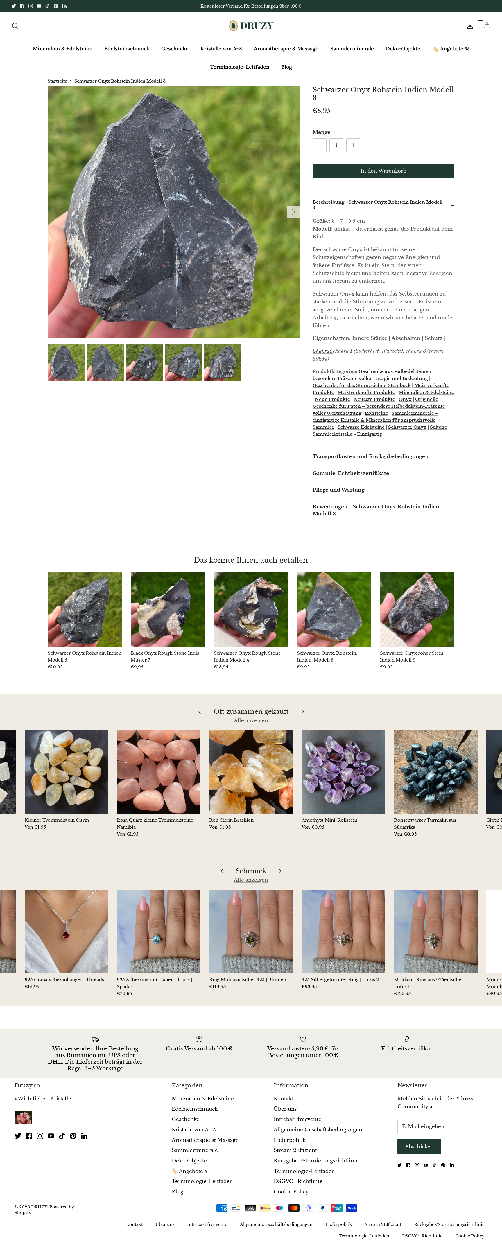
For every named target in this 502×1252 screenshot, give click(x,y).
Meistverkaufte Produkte (366, 402)
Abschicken (419, 1157)
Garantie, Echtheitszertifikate (351, 484)
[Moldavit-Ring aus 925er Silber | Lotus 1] (436, 941)
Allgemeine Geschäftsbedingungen (318, 1140)
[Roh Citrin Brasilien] (251, 782)
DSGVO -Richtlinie (298, 1192)
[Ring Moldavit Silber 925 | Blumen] (251, 941)
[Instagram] (30, 11)
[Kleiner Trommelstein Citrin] (66, 782)
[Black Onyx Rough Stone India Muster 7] (168, 620)
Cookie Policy (291, 1202)
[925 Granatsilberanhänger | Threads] (66, 941)
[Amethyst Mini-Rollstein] (343, 782)
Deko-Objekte (403, 58)
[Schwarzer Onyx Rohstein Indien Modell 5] (85, 620)
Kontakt (283, 1109)
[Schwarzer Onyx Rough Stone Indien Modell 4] (251, 620)
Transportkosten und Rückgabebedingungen (371, 467)
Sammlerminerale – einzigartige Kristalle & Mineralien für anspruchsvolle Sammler (375, 430)
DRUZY (39, 1217)
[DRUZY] (251, 35)
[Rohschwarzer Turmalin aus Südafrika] (436, 782)
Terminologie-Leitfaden (239, 77)
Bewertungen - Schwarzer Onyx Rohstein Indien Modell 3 (376, 520)
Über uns (285, 1119)
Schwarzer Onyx (407, 437)
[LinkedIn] (64, 11)
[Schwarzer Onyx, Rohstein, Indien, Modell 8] (334, 620)
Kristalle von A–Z (221, 58)
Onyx (405, 409)
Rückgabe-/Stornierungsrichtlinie (316, 1171)
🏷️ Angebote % (450, 58)
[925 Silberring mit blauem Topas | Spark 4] (158, 941)
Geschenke (175, 58)
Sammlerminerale (352, 58)
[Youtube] (39, 11)
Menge (321, 142)
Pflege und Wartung (338, 500)
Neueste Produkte (374, 409)
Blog (286, 77)
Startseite (57, 91)
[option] (174, 222)
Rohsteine (376, 423)
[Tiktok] (47, 11)
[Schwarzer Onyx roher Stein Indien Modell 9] (417, 620)
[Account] (469, 35)
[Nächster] (293, 222)
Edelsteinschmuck (126, 58)
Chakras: (323, 361)
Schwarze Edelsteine (361, 437)
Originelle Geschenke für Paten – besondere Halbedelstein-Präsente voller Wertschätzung (379, 416)
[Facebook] (22, 11)
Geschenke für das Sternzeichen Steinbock (362, 395)
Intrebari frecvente (297, 1129)
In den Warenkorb (383, 181)
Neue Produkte (332, 409)
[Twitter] (14, 11)
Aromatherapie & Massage (286, 58)
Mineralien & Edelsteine (62, 58)
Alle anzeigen (251, 731)
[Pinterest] (56, 11)
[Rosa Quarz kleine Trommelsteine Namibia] (158, 782)
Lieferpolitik (290, 1150)
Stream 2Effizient (295, 1160)
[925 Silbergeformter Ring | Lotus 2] (343, 941)
